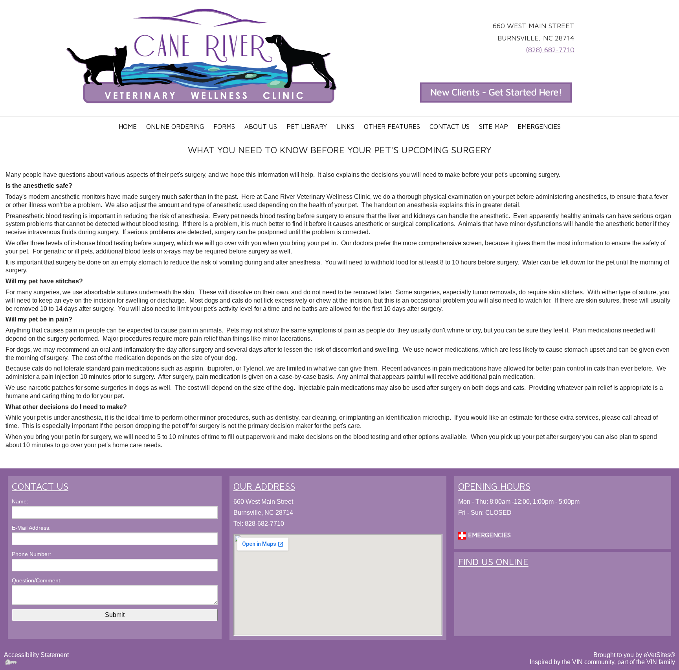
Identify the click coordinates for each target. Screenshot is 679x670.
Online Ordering (175, 126)
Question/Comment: (37, 580)
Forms (224, 126)
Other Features (392, 126)
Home (128, 126)
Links (345, 126)
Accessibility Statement (36, 655)
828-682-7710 (264, 523)
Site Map (493, 126)
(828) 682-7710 (550, 50)
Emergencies (539, 126)
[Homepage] (202, 55)
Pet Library (306, 126)
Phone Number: (31, 554)
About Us (260, 126)
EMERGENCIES (488, 534)
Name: (20, 501)
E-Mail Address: (31, 528)
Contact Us (449, 126)
